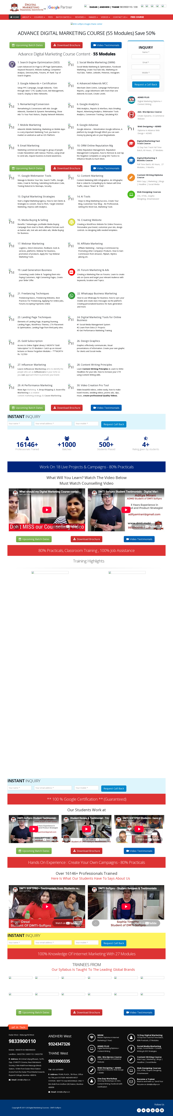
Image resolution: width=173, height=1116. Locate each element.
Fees (50, 17)
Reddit (162, 1110)
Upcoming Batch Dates (29, 45)
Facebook (139, 1110)
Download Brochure (68, 45)
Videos (104, 17)
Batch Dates (63, 17)
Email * (146, 62)
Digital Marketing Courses (39, 1108)
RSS (148, 1110)
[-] (41, 7)
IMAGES (92, 17)
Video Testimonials (108, 45)
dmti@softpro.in (23, 1080)
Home (16, 17)
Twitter (144, 1110)
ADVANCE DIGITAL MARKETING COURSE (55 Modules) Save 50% (86, 33)
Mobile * (146, 72)
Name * (145, 52)
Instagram (157, 1110)
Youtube (153, 1110)
